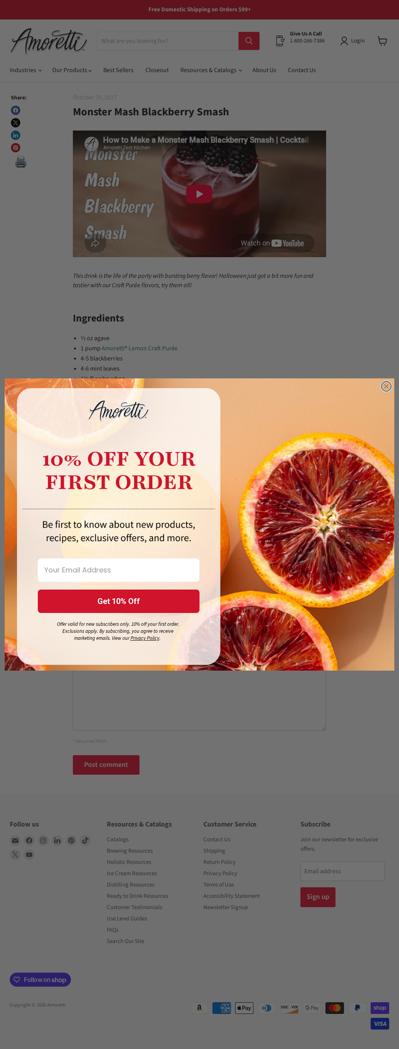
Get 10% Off (118, 601)
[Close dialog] (386, 386)
